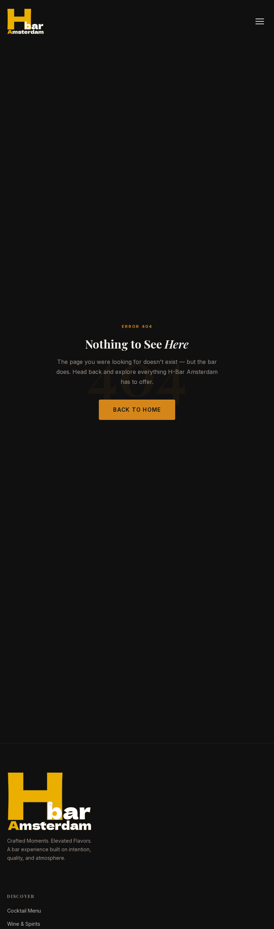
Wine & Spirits (23, 924)
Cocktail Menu (24, 911)
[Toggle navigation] (260, 21)
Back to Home (137, 409)
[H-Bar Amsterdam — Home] (25, 21)
